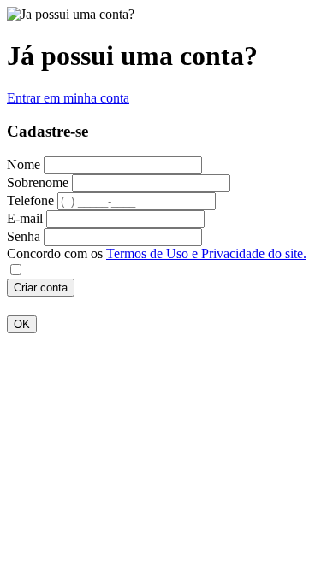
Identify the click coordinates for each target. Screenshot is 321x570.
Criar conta (41, 287)
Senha (23, 236)
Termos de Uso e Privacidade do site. (206, 253)
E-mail (25, 218)
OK (22, 324)
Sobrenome (37, 182)
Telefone (30, 200)
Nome (23, 164)
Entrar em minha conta (68, 98)
